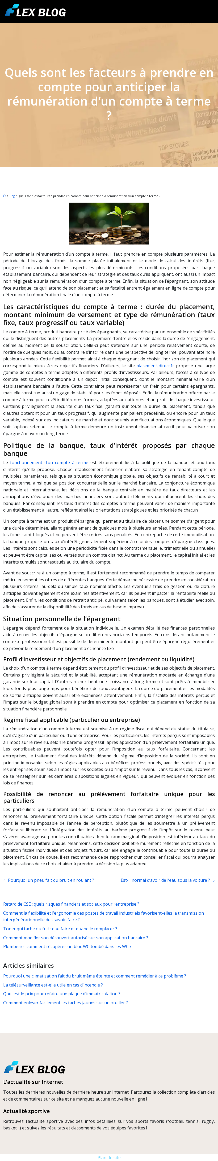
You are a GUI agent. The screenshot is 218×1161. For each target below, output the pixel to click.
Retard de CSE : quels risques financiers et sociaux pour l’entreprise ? (71, 904)
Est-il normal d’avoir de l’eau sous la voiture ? (165, 880)
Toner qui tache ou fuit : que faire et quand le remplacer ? (60, 929)
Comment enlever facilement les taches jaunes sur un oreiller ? (65, 1003)
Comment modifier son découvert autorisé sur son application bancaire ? (75, 938)
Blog (12, 196)
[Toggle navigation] (208, 11)
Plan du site (109, 1157)
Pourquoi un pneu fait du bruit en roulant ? (51, 880)
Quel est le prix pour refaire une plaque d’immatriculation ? (61, 994)
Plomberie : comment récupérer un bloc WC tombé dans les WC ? (67, 946)
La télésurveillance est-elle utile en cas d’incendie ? (53, 985)
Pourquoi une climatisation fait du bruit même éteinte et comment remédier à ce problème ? (94, 976)
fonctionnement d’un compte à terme (49, 462)
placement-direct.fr (155, 366)
